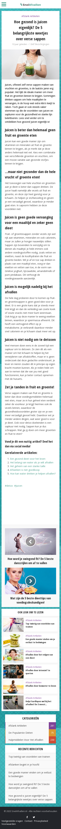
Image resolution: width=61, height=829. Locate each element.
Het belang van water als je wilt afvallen (31, 462)
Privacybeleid (41, 820)
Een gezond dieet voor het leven (27, 458)
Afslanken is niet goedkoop (25, 469)
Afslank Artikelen (31, 16)
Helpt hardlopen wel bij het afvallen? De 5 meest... (38, 703)
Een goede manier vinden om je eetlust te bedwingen (40, 641)
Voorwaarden (9, 823)
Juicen (19, 485)
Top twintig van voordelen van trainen (29, 756)
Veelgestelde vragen (12, 820)
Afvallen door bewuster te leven (41, 685)
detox (9, 485)
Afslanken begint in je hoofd (23, 764)
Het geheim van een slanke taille (27, 466)
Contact (28, 820)
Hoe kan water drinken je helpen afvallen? (33, 473)
